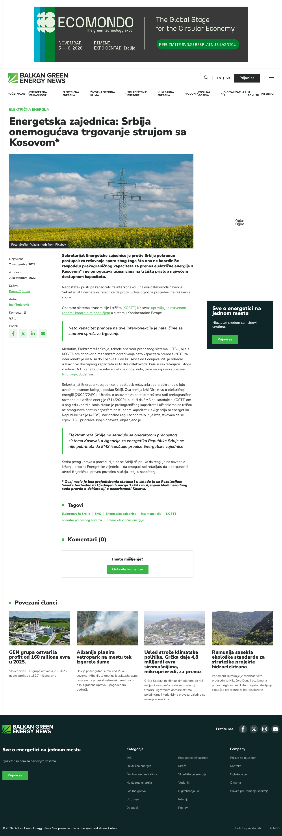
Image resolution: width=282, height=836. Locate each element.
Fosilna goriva (204, 94)
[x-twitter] (254, 729)
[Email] (43, 333)
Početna (14, 93)
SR (228, 78)
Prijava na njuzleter (243, 758)
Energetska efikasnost (38, 94)
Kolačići (274, 828)
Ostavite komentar (127, 569)
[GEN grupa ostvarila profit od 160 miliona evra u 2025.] (39, 628)
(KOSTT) (129, 307)
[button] (206, 78)
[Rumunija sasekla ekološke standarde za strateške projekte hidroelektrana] (242, 628)
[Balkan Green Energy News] (38, 78)
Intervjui (267, 93)
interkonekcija (151, 514)
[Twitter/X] (23, 333)
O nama (235, 783)
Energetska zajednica (121, 514)
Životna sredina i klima (103, 94)
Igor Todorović (19, 305)
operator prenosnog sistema (82, 520)
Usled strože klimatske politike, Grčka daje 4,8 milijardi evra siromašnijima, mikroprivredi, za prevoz (173, 662)
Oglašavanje (238, 774)
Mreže (182, 766)
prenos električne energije (125, 520)
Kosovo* (15, 291)
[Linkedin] (33, 333)
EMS (98, 514)
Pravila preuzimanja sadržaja (249, 791)
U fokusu (253, 94)
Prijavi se (246, 77)
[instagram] (264, 729)
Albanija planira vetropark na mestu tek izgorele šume (104, 657)
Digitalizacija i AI (235, 94)
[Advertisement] (240, 220)
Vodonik (191, 93)
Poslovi (183, 808)
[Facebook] (13, 333)
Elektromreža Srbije (76, 514)
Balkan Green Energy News (32, 828)
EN (219, 78)
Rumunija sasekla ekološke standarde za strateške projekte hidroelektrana (238, 659)
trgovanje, (70, 374)
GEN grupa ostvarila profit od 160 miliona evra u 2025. (39, 657)
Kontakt (235, 766)
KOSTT (171, 514)
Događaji (132, 808)
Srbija (26, 291)
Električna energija (71, 94)
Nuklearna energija (166, 94)
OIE (23, 93)
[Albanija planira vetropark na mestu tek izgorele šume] (107, 628)
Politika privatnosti (248, 828)
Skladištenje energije (137, 94)
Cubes (112, 828)
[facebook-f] (243, 729)
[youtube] (275, 729)
